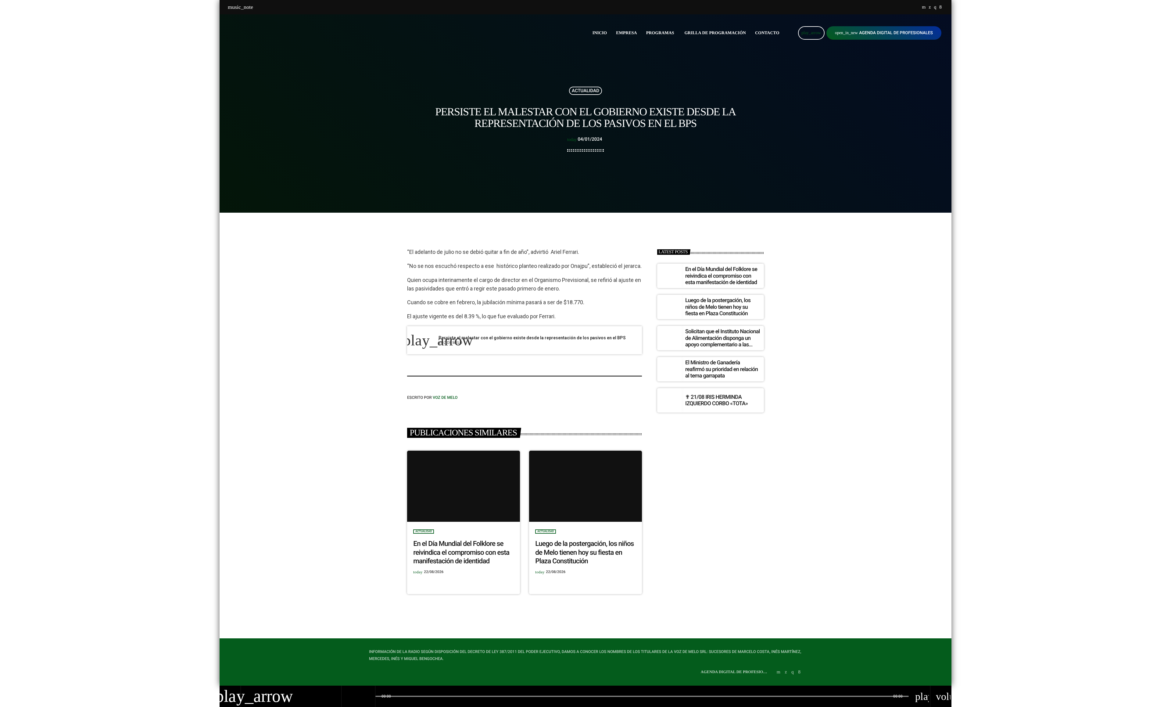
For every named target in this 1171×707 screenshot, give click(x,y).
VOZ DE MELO (445, 397)
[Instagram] (935, 7)
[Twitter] (930, 7)
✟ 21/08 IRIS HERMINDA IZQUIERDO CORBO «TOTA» (716, 400)
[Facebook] (940, 7)
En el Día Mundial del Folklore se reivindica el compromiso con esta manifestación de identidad (461, 552)
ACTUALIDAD (585, 90)
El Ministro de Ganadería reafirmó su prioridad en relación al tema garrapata (721, 369)
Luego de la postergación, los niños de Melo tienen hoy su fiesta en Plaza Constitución (584, 552)
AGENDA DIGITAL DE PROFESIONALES (884, 33)
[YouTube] (924, 7)
